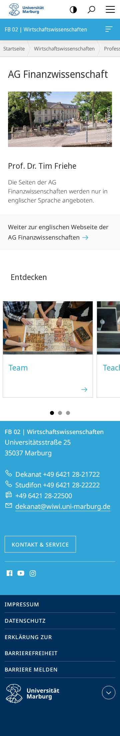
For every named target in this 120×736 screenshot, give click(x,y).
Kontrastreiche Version (73, 9)
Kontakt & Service (40, 544)
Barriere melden (31, 669)
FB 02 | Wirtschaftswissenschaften (110, 29)
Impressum (22, 604)
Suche (91, 9)
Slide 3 (68, 413)
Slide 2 (60, 413)
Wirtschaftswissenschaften (64, 48)
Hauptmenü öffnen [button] (110, 9)
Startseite (14, 48)
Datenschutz (25, 620)
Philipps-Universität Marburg (44, 704)
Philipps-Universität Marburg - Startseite (28, 9)
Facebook (9, 573)
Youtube (20, 573)
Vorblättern (111, 353)
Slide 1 (52, 413)
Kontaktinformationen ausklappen (108, 692)
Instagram (33, 573)
